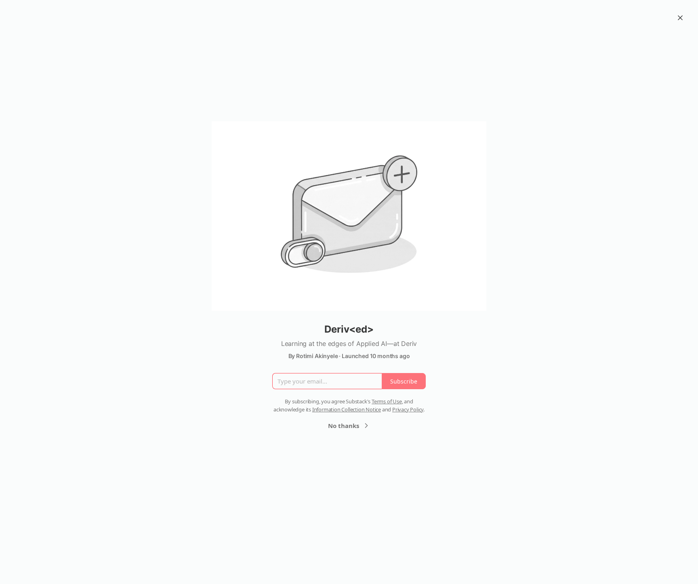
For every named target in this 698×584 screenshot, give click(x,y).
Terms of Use (387, 401)
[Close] (680, 18)
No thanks (343, 426)
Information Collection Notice (346, 409)
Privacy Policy (407, 409)
